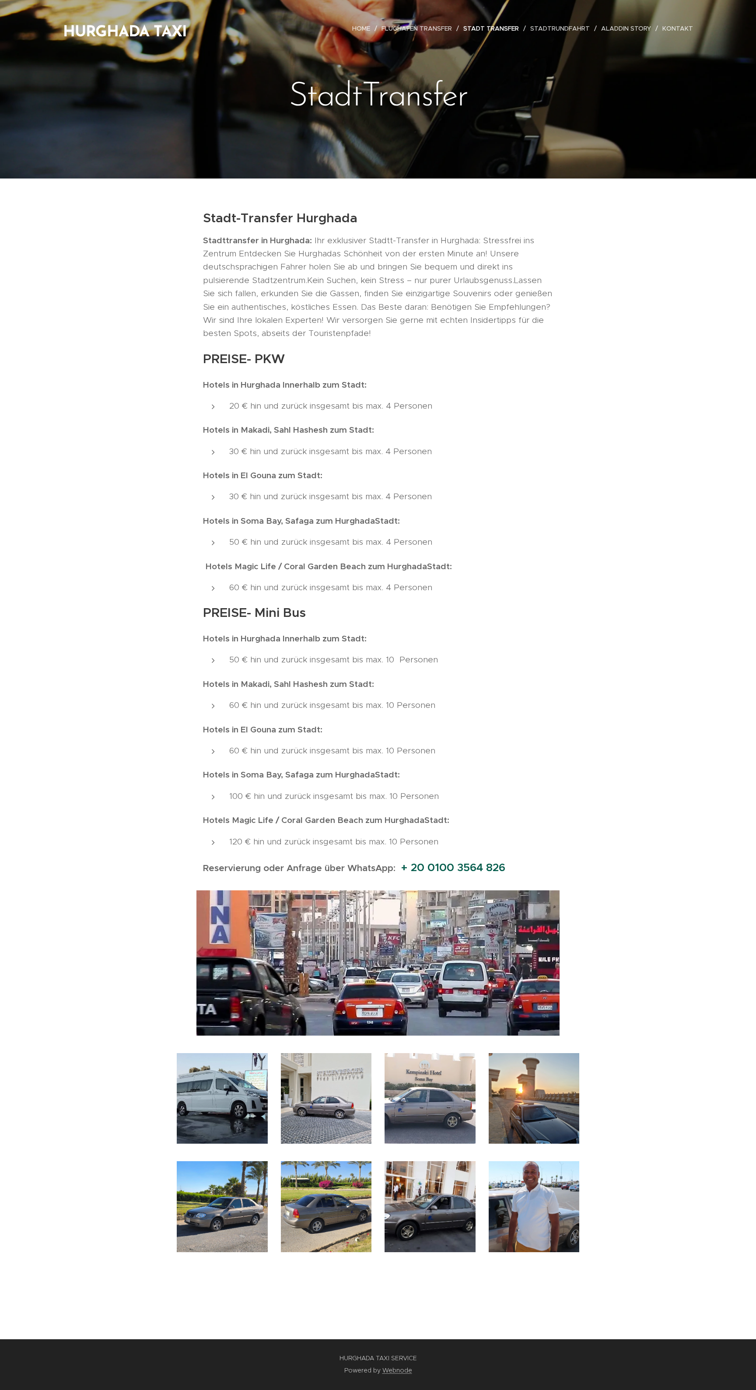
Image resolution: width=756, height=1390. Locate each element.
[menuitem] (363, 28)
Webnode (397, 1370)
